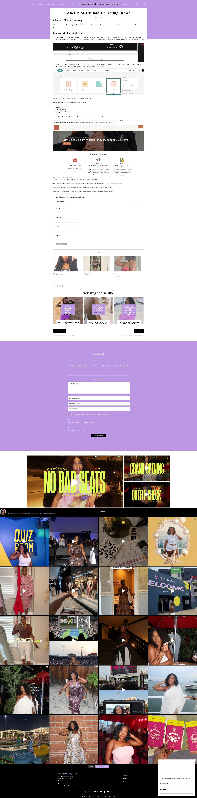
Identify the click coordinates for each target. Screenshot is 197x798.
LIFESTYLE (41, 4)
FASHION (29, 4)
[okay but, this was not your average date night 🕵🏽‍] (123, 541)
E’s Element (102, 120)
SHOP (48, 4)
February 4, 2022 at (70, 361)
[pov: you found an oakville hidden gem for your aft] (123, 591)
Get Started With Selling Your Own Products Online (64, 271)
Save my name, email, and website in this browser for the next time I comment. (89, 414)
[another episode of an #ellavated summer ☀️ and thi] (24, 541)
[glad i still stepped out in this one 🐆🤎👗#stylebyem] (73, 739)
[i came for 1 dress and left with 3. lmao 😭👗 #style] (73, 591)
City (57, 226)
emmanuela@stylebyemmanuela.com (68, 785)
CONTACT (71, 4)
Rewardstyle (59, 41)
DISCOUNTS (54, 4)
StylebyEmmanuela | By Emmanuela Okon (98, 3)
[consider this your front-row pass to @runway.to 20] (73, 541)
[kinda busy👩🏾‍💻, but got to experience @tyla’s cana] (123, 690)
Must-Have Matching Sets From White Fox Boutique (94, 271)
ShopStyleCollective (101, 66)
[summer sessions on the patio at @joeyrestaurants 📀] (24, 690)
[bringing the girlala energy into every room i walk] (123, 739)
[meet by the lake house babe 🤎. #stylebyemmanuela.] (73, 690)
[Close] (195, 760)
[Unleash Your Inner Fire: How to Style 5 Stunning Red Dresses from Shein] (128, 263)
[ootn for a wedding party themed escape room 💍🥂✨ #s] (123, 640)
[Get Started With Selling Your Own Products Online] (67, 263)
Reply (69, 371)
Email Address (61, 201)
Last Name (59, 218)
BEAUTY (35, 4)
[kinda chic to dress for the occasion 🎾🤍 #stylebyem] (24, 640)
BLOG (125, 4)
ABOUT (130, 4)
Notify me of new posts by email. (77, 430)
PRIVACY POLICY (138, 4)
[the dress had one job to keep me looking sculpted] (24, 591)
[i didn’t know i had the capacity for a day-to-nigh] (24, 739)
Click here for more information (114, 183)
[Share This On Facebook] (57, 286)
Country (58, 235)
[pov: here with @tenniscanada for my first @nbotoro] (73, 640)
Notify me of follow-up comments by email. (81, 422)
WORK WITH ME (62, 4)
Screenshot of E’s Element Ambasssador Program (65, 177)
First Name (60, 209)
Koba (117, 796)
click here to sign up (130, 120)
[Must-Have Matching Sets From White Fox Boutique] (98, 263)
